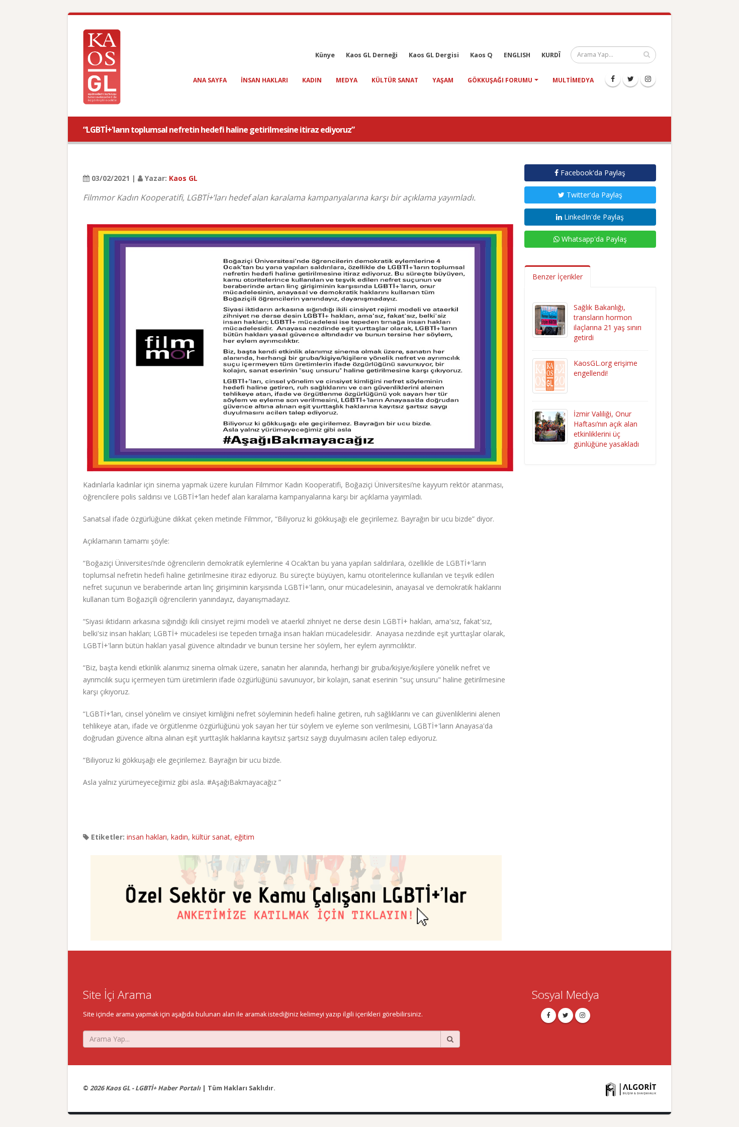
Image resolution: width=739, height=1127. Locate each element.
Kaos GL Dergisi (434, 55)
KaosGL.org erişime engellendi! (605, 368)
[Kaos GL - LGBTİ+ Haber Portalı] (105, 66)
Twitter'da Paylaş (593, 194)
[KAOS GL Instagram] (648, 78)
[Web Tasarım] (631, 1088)
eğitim (244, 837)
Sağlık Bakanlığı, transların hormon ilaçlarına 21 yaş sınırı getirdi (607, 322)
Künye (325, 55)
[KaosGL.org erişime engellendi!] (550, 375)
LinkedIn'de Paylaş (593, 217)
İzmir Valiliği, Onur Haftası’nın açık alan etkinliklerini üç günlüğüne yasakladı (606, 429)
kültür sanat (395, 80)
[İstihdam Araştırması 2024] (296, 893)
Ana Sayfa (210, 80)
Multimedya (573, 80)
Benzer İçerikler (557, 276)
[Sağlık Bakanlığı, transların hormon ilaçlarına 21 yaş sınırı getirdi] (550, 319)
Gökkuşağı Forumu (500, 80)
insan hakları (264, 80)
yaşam (442, 80)
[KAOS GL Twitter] (630, 78)
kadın (312, 80)
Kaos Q (481, 55)
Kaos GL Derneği (372, 55)
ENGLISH (517, 55)
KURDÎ (551, 55)
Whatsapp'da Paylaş (593, 239)
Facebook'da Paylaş (592, 172)
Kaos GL (183, 178)
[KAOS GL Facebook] (612, 78)
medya (346, 80)
